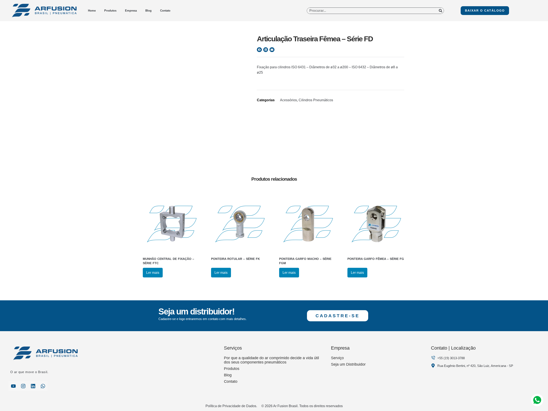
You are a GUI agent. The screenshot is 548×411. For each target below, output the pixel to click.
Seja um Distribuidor (348, 364)
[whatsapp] (43, 386)
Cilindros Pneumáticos (316, 100)
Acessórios (288, 100)
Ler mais (152, 272)
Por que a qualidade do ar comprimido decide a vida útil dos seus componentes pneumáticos (271, 360)
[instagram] (23, 386)
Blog (148, 10)
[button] (259, 49)
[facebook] (13, 386)
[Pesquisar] (440, 11)
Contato (165, 10)
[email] (33, 386)
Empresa (131, 10)
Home (92, 10)
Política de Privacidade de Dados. (231, 406)
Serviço (337, 358)
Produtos (110, 10)
